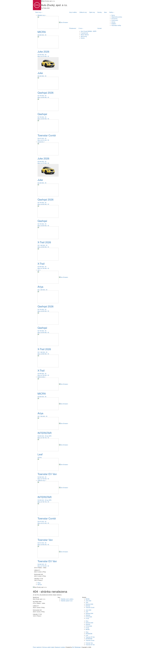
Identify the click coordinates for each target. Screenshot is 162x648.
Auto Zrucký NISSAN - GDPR (88, 31)
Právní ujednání (37, 647)
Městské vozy (41, 15)
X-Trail (87, 618)
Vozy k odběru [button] (73, 12)
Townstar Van (89, 643)
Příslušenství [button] (72, 28)
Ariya (87, 621)
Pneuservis (114, 18)
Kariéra (83, 38)
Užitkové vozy (41, 480)
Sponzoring (84, 36)
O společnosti (84, 33)
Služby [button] (111, 12)
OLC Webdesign (76, 647)
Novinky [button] (99, 12)
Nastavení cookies (60, 647)
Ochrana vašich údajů (48, 647)
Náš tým (40, 584)
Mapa (39, 583)
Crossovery (41, 142)
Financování (114, 20)
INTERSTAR (89, 633)
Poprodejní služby (116, 25)
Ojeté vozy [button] (92, 12)
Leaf (87, 635)
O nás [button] (80, 28)
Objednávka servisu (116, 17)
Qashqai (88, 606)
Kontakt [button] (100, 28)
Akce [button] (105, 12)
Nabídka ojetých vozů (66, 601)
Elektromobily (41, 377)
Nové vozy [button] (38, 12)
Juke (87, 602)
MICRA (87, 599)
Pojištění (113, 24)
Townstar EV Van (90, 637)
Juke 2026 (88, 601)
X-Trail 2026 (89, 617)
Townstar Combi (90, 607)
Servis (113, 15)
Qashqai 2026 (89, 604)
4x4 (39, 270)
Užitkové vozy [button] (83, 12)
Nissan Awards (85, 34)
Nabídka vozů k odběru (67, 599)
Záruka (113, 22)
